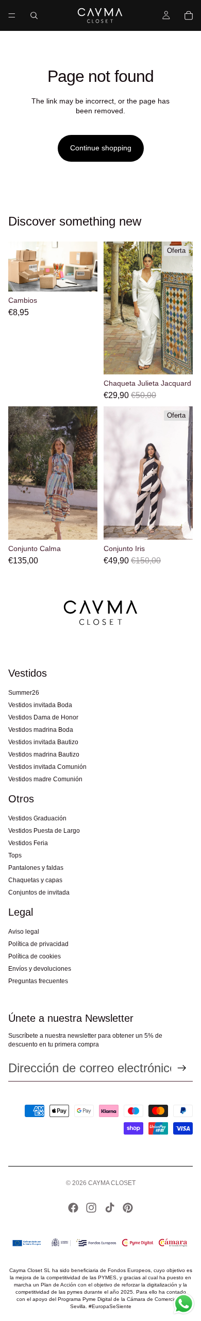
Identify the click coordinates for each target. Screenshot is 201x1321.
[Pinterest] (128, 1208)
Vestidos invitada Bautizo (43, 742)
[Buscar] (34, 15)
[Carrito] (188, 15)
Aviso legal (23, 931)
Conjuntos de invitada (39, 892)
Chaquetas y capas (35, 880)
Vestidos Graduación (37, 818)
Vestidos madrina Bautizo (43, 754)
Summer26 (23, 692)
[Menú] (12, 15)
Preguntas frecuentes (38, 981)
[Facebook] (73, 1208)
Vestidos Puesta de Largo (44, 830)
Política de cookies (34, 956)
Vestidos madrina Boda (40, 729)
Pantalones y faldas (35, 867)
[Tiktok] (110, 1208)
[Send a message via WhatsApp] (184, 1304)
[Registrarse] (182, 1068)
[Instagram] (91, 1208)
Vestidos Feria (28, 843)
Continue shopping (100, 148)
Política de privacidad (38, 944)
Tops (15, 855)
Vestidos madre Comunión (45, 779)
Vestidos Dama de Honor (43, 717)
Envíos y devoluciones (39, 968)
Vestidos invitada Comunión (47, 766)
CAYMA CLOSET (112, 1183)
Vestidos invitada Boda (40, 705)
